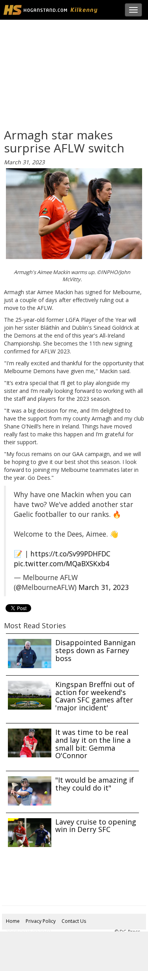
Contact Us (74, 921)
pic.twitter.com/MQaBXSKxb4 (61, 563)
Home (13, 921)
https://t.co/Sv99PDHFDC (70, 553)
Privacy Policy (41, 921)
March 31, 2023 (104, 587)
